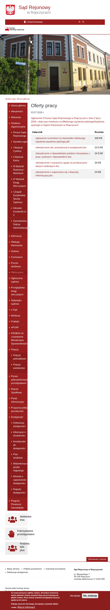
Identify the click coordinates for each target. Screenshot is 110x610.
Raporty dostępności (19, 491)
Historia (15, 251)
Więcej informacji (26, 607)
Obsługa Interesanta (16, 244)
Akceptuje (75, 595)
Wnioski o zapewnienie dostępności (19, 480)
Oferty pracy (17, 272)
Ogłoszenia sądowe (17, 280)
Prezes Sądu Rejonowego (19, 134)
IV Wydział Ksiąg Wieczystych (19, 182)
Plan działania (17, 456)
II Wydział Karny (18, 159)
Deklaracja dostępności (19, 425)
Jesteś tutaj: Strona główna (17, 99)
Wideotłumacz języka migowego (20, 467)
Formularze (17, 257)
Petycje (15, 349)
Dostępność (17, 417)
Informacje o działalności (19, 434)
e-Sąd (14, 310)
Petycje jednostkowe (19, 357)
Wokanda (16, 117)
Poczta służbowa (16, 265)
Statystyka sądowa (16, 302)
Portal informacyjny (17, 400)
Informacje (16, 236)
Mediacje (15, 315)
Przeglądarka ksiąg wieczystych (18, 291)
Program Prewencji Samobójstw (17, 504)
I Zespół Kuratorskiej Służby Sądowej (19, 197)
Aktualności (17, 111)
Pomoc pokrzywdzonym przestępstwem (19, 379)
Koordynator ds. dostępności (19, 445)
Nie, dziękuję (90, 595)
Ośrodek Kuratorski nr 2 (19, 211)
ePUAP (15, 327)
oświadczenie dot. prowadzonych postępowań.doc (61, 147)
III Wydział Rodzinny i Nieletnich (18, 169)
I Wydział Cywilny (17, 149)
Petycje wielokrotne (19, 366)
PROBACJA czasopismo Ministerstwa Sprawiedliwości (19, 338)
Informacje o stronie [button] (97, 559)
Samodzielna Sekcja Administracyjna (20, 224)
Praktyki (15, 321)
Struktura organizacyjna (18, 125)
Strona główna (18, 105)
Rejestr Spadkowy (16, 391)
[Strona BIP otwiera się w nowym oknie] (14, 29)
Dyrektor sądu (20, 142)
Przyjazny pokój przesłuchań (19, 409)
